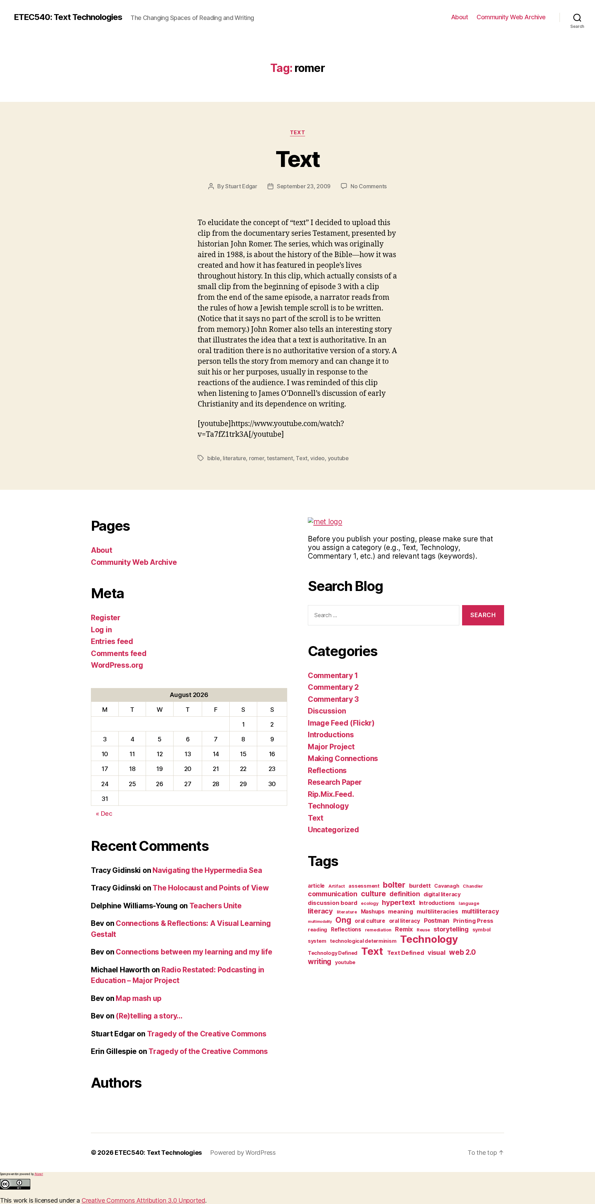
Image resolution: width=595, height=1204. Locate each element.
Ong (343, 920)
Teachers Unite (215, 905)
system (317, 941)
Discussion (327, 711)
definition (404, 894)
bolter (394, 884)
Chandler (473, 886)
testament (280, 458)
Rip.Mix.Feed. (331, 794)
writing (319, 961)
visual (436, 952)
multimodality (320, 921)
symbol (481, 929)
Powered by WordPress (243, 1152)
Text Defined (405, 952)
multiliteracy (480, 911)
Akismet (38, 1174)
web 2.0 (462, 952)
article (316, 886)
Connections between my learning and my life (194, 952)
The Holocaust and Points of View (211, 888)
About (459, 17)
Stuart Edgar (241, 186)
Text (297, 132)
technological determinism (363, 941)
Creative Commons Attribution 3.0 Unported (143, 1200)
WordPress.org (117, 665)
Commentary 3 (333, 699)
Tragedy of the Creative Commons (207, 1033)
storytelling (451, 929)
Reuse (423, 929)
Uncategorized (333, 829)
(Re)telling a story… (149, 1016)
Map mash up (138, 998)
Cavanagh (446, 886)
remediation (378, 929)
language (469, 903)
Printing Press (473, 920)
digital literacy (442, 894)
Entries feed (112, 641)
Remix (404, 929)
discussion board (332, 902)
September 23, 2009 (304, 186)
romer (256, 458)
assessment (363, 886)
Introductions (331, 734)
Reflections (327, 770)
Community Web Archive (511, 17)
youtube (338, 458)
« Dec (104, 813)
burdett (420, 885)
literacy (320, 911)
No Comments (369, 186)
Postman (436, 920)
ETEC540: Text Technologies (68, 17)
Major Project (331, 746)
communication (332, 894)
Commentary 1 (333, 675)
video (317, 458)
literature (234, 458)
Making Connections (343, 758)
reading (317, 929)
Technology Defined (332, 953)
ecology (369, 903)
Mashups (373, 911)
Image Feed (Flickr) (341, 723)
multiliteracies (437, 911)
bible (213, 458)
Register (106, 617)
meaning (400, 911)
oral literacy (404, 921)
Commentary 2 (333, 687)
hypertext (398, 902)
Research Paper (335, 782)
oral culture (370, 921)
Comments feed (119, 653)
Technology (328, 806)
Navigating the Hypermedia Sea (207, 870)
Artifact (336, 886)
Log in (101, 629)
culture (373, 893)
